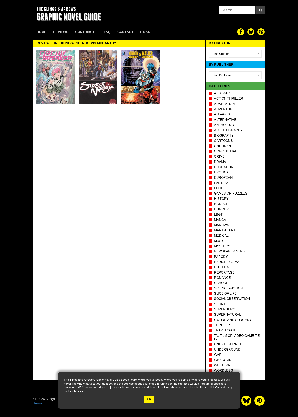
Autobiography (228, 130)
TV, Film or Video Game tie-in (237, 337)
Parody (221, 256)
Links (145, 32)
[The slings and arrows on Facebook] (240, 31)
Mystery (222, 246)
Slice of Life (225, 293)
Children (222, 146)
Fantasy (221, 183)
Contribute (86, 32)
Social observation (232, 298)
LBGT (218, 214)
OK (149, 399)
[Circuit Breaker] (55, 77)
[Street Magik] (98, 77)
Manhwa (221, 225)
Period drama (226, 262)
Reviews (60, 32)
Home (41, 32)
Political (222, 267)
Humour (221, 209)
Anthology (224, 125)
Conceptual (225, 151)
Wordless (223, 370)
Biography (224, 135)
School (221, 283)
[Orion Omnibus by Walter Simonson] (140, 77)
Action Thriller (228, 98)
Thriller (222, 325)
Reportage (224, 272)
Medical (221, 235)
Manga (220, 219)
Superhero (224, 309)
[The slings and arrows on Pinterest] (261, 31)
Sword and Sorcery (233, 320)
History (221, 198)
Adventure (224, 109)
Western (222, 365)
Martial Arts (226, 230)
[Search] (260, 10)
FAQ (107, 32)
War (218, 354)
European (223, 177)
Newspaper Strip (230, 251)
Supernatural (227, 314)
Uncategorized (228, 344)
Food (218, 188)
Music (219, 241)
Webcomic (223, 360)
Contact (125, 32)
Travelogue (225, 330)
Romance (222, 277)
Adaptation (224, 104)
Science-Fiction (228, 288)
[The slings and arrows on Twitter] (250, 31)
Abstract (223, 93)
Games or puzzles (230, 193)
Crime (219, 156)
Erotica (221, 172)
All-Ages (222, 114)
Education (223, 167)
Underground (227, 349)
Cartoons (223, 140)
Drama (220, 162)
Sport (219, 304)
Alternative (225, 119)
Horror (221, 204)
